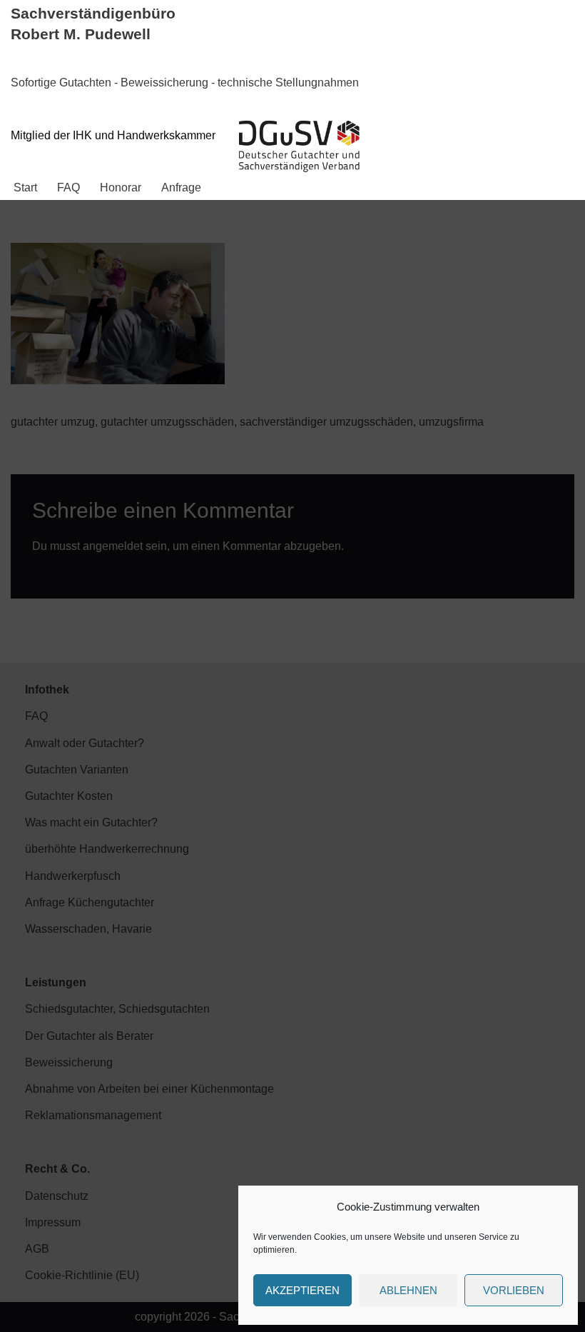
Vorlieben (513, 1290)
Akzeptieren (302, 1290)
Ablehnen (408, 1290)
